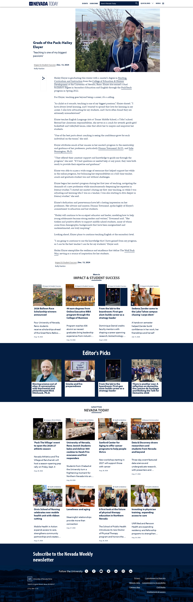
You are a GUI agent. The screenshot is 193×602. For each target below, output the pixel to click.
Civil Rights (161, 587)
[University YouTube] (101, 571)
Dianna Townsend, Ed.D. (110, 148)
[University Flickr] (116, 571)
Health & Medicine (120, 420)
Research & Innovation (151, 420)
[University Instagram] (123, 571)
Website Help (134, 583)
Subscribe (94, 3)
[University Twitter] (86, 571)
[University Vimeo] (108, 571)
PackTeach (126, 87)
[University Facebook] (93, 571)
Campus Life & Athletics (53, 420)
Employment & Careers (156, 592)
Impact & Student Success (45, 65)
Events (85, 3)
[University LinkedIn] (130, 571)
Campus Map (134, 587)
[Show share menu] (43, 78)
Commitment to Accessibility (154, 583)
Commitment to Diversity (155, 578)
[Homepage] (43, 3)
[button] (147, 3)
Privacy (137, 578)
